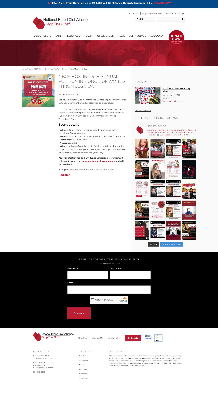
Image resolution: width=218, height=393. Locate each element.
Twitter (83, 356)
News (121, 35)
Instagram (84, 378)
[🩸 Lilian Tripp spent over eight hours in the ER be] (158, 189)
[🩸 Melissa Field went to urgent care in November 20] (173, 148)
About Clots (42, 35)
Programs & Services (152, 13)
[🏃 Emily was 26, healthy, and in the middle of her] (142, 148)
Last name (116, 268)
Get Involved (137, 35)
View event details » (172, 101)
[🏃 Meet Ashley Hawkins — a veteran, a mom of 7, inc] (142, 210)
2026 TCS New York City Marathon (176, 90)
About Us (134, 13)
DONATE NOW (162, 3)
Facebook (84, 360)
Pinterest (84, 374)
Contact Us (170, 13)
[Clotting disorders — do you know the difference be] (173, 169)
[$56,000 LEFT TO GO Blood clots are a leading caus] (189, 148)
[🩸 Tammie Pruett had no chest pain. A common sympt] (173, 210)
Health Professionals (99, 35)
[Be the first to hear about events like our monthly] (142, 230)
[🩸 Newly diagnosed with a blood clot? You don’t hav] (158, 148)
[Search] (182, 19)
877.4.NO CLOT (46, 358)
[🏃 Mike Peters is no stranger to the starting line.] (142, 169)
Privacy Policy (114, 338)
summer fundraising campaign (98, 161)
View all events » (143, 110)
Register (64, 174)
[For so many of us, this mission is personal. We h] (189, 189)
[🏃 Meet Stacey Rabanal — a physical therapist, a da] (189, 230)
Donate (134, 338)
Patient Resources (67, 35)
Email (70, 283)
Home (24, 69)
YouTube (84, 369)
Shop (181, 13)
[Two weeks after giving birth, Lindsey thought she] (158, 169)
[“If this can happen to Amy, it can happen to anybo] (189, 169)
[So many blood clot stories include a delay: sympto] (158, 230)
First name (73, 268)
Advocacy (157, 35)
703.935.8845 (44, 356)
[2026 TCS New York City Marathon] (147, 103)
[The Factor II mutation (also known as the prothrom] (158, 210)
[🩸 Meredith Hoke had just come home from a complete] (173, 189)
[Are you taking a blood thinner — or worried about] (189, 210)
